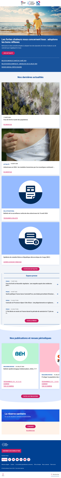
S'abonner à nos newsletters (11, 451)
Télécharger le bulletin (10, 218)
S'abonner (6, 383)
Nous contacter (45, 464)
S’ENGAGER (30, 426)
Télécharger (12, 381)
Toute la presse (31, 320)
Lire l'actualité (8, 53)
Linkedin (21, 459)
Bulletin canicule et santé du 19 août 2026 (14, 60)
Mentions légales (5, 464)
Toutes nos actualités (30, 269)
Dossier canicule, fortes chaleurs (12, 67)
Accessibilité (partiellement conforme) (24, 464)
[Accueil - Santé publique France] (30, 3)
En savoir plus (30, 430)
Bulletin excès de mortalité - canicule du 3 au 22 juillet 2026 (19, 63)
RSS (5, 459)
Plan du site (53, 464)
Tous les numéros (8, 386)
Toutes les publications (30, 396)
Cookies (12, 464)
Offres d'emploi (37, 464)
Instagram (29, 459)
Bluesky (25, 459)
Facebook (14, 459)
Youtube (17, 459)
